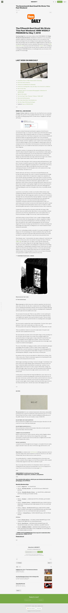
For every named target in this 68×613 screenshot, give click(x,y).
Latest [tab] (20, 566)
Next (49, 562)
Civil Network (33, 452)
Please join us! (20, 536)
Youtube (41, 45)
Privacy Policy (42, 555)
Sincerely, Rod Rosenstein (24, 98)
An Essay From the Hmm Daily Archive (22, 578)
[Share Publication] (56, 2)
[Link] (14, 29)
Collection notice (40, 605)
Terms (36, 605)
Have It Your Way (22, 88)
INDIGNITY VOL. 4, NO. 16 (20, 584)
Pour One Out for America (24, 82)
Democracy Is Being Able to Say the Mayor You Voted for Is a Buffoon (34, 86)
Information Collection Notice (33, 555)
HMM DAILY (27, 579)
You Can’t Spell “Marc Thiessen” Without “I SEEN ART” (30, 96)
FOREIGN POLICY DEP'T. (20, 571)
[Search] (54, 2)
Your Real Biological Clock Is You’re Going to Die (27, 576)
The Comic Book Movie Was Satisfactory (27, 100)
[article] (34, 572)
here (40, 468)
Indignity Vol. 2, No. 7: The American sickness (26, 569)
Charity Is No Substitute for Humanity (27, 84)
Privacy (33, 605)
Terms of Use (39, 554)
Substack (29, 610)
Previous (19, 562)
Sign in (65, 1)
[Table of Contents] (1, 306)
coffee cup (18, 241)
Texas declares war (20, 583)
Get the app (39, 608)
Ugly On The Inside (22, 94)
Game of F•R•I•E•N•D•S (27, 104)
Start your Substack (31, 608)
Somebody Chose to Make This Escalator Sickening (30, 80)
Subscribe (60, 1)
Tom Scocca (22, 572)
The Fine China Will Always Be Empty (26, 102)
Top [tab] (17, 566)
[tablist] (18, 567)
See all (18, 590)
